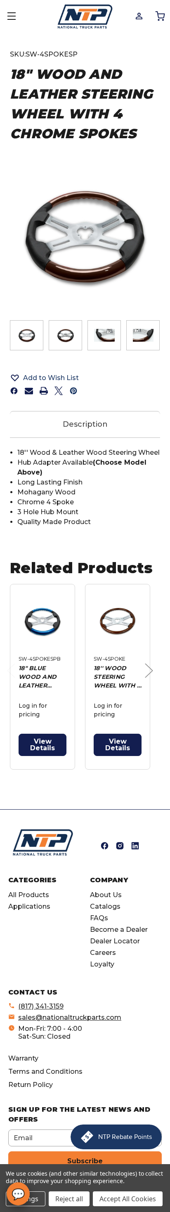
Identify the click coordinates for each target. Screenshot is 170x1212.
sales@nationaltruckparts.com (69, 1017)
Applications (29, 906)
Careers (103, 953)
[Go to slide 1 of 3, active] (67, 774)
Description (85, 424)
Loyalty (102, 964)
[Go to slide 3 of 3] (93, 774)
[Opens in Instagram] (120, 845)
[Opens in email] (29, 390)
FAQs (99, 918)
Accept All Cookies (127, 1198)
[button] (85, 378)
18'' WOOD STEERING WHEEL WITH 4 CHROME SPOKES (117, 677)
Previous (13, 679)
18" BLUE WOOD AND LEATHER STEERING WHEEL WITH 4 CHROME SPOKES (42, 677)
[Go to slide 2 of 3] (80, 774)
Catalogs (105, 906)
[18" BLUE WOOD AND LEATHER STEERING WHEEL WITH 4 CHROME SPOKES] (42, 621)
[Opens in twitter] (58, 390)
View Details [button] (42, 744)
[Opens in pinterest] (73, 390)
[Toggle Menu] (16, 16)
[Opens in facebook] (14, 390)
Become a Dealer (119, 929)
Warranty (23, 1058)
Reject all (69, 1198)
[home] (43, 842)
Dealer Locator (115, 941)
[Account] (138, 15)
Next (151, 679)
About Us (106, 895)
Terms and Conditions (45, 1071)
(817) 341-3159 (41, 1006)
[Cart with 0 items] (159, 15)
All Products (28, 895)
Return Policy (30, 1085)
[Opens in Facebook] (104, 845)
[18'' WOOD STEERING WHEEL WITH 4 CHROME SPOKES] (117, 621)
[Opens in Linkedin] (135, 845)
